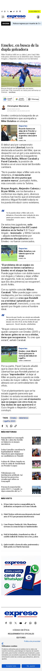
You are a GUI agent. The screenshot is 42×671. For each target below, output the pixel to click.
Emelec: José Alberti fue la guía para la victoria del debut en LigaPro (28, 354)
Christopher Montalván (18, 106)
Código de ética (21, 630)
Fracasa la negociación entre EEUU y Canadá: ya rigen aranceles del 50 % (11, 489)
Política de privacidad (32, 641)
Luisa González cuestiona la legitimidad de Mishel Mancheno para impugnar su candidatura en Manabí (13, 452)
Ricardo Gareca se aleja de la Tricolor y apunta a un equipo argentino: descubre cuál (28, 133)
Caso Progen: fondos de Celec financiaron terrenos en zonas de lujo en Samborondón (20, 525)
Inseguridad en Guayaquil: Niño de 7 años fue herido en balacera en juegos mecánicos (12, 440)
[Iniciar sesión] (38, 16)
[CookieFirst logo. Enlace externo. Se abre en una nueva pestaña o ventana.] (3, 644)
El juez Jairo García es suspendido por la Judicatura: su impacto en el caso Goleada (20, 505)
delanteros (23, 418)
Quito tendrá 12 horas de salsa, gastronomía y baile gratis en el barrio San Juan (21, 545)
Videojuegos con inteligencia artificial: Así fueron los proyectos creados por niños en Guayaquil (12, 477)
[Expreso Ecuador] (21, 616)
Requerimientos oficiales (21, 634)
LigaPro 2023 (9, 421)
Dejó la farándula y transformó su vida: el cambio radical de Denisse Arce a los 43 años (21, 535)
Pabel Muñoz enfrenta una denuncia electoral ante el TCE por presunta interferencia (22, 515)
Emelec (13, 418)
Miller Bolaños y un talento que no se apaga (27, 253)
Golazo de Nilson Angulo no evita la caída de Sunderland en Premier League (13, 463)
